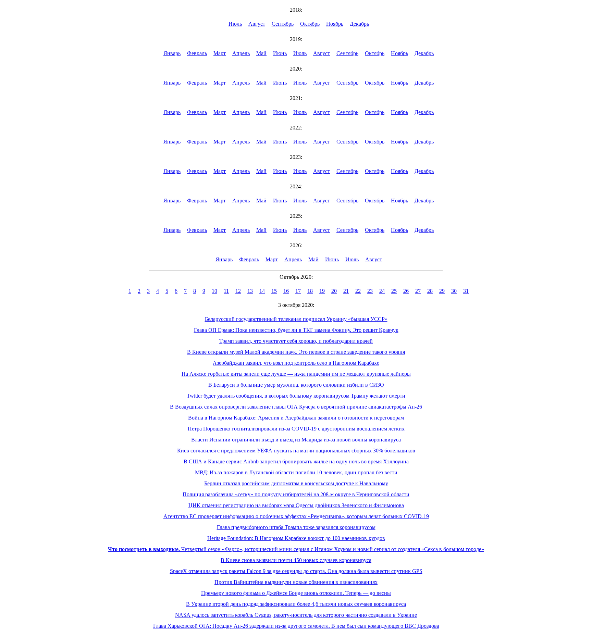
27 (418, 291)
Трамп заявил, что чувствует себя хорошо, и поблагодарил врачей (296, 341)
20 (334, 291)
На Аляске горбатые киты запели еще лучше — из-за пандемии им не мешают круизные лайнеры (296, 374)
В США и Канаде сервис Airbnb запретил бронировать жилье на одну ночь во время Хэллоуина (296, 461)
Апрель (241, 53)
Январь (172, 53)
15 (274, 291)
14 (262, 291)
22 (358, 291)
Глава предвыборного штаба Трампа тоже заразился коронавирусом (296, 527)
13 (250, 291)
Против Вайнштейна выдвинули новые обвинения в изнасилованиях (296, 582)
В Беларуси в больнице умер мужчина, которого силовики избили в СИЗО (296, 385)
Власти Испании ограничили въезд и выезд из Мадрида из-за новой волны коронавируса (296, 439)
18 (310, 291)
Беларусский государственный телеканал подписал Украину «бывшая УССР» (296, 319)
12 (238, 291)
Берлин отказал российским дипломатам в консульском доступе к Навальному (296, 483)
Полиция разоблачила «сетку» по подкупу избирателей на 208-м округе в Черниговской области (296, 494)
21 (346, 291)
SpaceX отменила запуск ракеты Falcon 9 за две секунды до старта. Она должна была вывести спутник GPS (296, 571)
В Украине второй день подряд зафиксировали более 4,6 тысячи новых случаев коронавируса (296, 604)
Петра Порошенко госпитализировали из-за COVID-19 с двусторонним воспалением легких (296, 429)
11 (226, 291)
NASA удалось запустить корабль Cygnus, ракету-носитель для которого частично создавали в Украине (296, 615)
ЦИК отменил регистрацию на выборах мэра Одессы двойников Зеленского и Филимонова (296, 505)
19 (322, 291)
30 (454, 291)
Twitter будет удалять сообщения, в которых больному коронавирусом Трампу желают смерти (296, 396)
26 (406, 291)
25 (394, 291)
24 (382, 291)
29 (442, 291)
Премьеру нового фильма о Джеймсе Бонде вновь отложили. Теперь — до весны (296, 593)
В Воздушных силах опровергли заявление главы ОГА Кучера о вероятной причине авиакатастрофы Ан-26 (296, 407)
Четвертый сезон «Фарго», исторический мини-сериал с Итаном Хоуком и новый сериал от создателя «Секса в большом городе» (296, 549)
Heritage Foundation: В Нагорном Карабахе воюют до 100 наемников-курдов (296, 538)
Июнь (280, 53)
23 (370, 291)
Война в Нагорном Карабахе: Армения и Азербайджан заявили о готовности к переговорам (296, 418)
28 (430, 291)
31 (466, 291)
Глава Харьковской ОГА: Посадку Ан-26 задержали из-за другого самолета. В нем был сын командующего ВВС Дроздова (296, 626)
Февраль (197, 53)
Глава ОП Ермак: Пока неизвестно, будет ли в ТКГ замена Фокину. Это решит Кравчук (296, 330)
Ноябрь (334, 24)
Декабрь (359, 24)
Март (219, 53)
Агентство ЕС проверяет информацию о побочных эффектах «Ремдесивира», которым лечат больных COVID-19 (296, 516)
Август (256, 24)
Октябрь (310, 24)
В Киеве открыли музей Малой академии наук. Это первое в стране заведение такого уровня (296, 352)
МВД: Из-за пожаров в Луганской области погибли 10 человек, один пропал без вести (296, 472)
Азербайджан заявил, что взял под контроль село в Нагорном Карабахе (296, 363)
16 (286, 291)
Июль (235, 24)
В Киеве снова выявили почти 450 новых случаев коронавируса (296, 560)
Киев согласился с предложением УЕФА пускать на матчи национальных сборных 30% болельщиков (296, 450)
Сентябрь (283, 24)
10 (214, 291)
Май (261, 53)
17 (298, 291)
